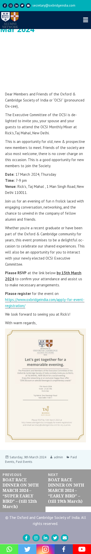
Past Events (24, 462)
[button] (77, 50)
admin (58, 457)
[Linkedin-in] (16, 5)
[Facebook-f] (5, 5)
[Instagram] (10, 5)
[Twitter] (22, 5)
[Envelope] (28, 5)
